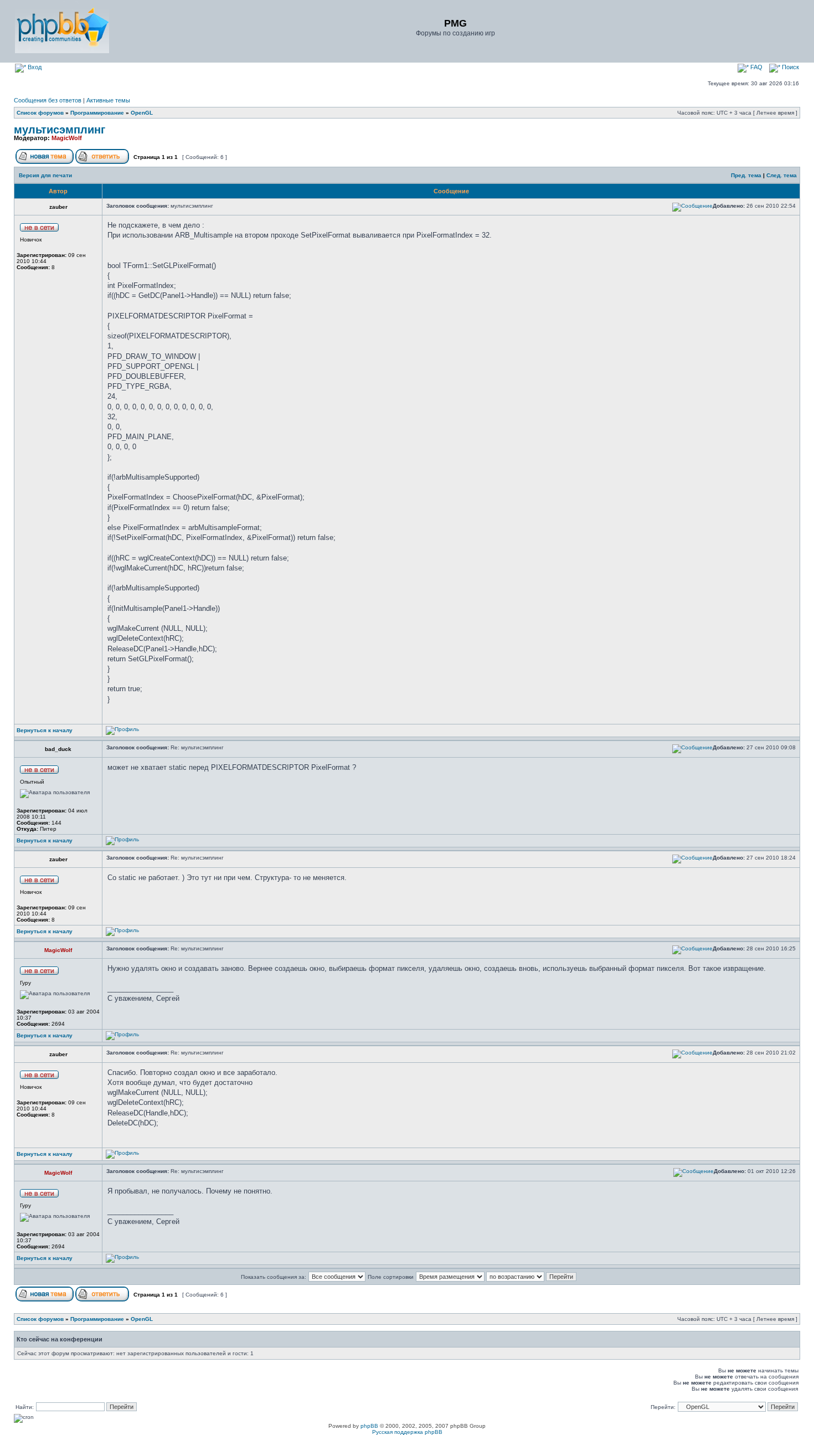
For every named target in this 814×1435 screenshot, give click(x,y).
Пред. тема (746, 175)
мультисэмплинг (59, 130)
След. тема (781, 175)
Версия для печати (45, 175)
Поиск (789, 67)
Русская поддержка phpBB (407, 1432)
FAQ (756, 67)
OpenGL (142, 113)
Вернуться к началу (45, 730)
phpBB (369, 1426)
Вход (34, 67)
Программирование (97, 113)
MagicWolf (66, 138)
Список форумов (40, 113)
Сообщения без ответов (47, 100)
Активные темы (108, 100)
